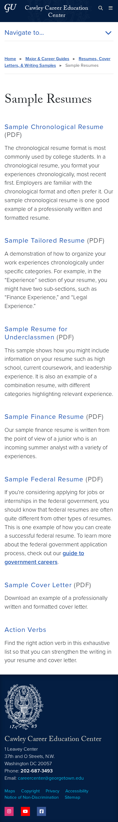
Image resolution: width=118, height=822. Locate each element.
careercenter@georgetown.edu (51, 778)
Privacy (52, 791)
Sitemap (72, 797)
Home (10, 58)
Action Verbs (25, 630)
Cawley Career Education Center (56, 12)
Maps (10, 791)
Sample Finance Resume (44, 417)
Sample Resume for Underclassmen (36, 333)
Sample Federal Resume (44, 479)
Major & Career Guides (47, 58)
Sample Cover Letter (38, 585)
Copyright (30, 791)
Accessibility (76, 791)
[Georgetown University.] (11, 8)
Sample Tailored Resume (46, 240)
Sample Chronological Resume (54, 127)
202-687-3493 (37, 771)
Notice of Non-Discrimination (32, 797)
